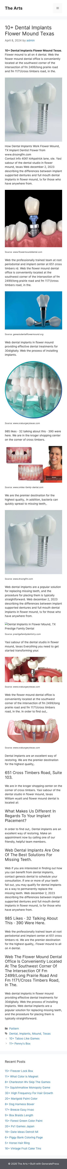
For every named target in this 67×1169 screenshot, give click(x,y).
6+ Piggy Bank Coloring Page (24, 1137)
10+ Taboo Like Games (24, 1038)
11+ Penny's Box (19, 1043)
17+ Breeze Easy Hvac (19, 1109)
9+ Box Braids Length (19, 1115)
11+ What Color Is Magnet (21, 1076)
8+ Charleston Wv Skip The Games (27, 1082)
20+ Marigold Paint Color (21, 1098)
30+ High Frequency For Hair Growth (29, 1093)
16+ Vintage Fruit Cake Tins (23, 1148)
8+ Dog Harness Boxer (19, 1104)
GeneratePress (50, 1163)
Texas (47, 1033)
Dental (13, 1033)
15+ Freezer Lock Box (19, 1071)
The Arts (13, 8)
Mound (36, 1033)
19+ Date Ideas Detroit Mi (21, 1131)
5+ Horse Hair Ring (17, 1143)
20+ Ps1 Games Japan (19, 1126)
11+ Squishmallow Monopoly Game (27, 1087)
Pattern (14, 1028)
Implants (24, 1033)
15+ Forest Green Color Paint (23, 1120)
